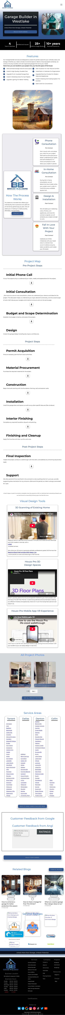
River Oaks (9, 780)
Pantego (8, 771)
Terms (58, 974)
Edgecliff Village (11, 741)
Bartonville (38, 724)
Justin (37, 750)
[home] (7, 5)
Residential (56, 962)
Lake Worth (9, 763)
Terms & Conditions (34, 1013)
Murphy (52, 789)
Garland (23, 774)
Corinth (37, 728)
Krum (37, 754)
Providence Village (38, 781)
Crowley (8, 734)
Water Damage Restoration (34, 988)
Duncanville (24, 769)
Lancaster (23, 782)
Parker (52, 791)
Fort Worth (9, 745)
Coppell (23, 763)
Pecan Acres (10, 774)
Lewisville (38, 765)
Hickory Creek (39, 745)
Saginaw (8, 782)
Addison (23, 754)
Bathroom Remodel (32, 969)
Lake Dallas (38, 756)
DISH (36, 734)
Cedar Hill (23, 761)
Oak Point (38, 771)
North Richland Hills (10, 768)
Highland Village (40, 748)
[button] (61, 5)
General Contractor (32, 962)
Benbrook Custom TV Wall (20, 685)
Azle (7, 726)
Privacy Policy (25, 1013)
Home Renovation (32, 965)
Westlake (9, 789)
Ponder (37, 778)
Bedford (8, 728)
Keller (8, 756)
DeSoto (23, 767)
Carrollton (24, 758)
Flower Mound (39, 739)
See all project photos (32, 698)
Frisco (51, 784)
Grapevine (9, 748)
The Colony (38, 793)
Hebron (37, 743)
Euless (8, 743)
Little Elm (38, 767)
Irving (22, 780)
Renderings (56, 967)
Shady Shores (39, 791)
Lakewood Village (38, 760)
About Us (45, 965)
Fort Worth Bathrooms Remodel (45, 685)
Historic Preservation (32, 983)
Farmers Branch (25, 771)
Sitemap (41, 1013)
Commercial (57, 964)
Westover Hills (10, 791)
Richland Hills (10, 778)
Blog (56, 974)
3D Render (30, 991)
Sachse (23, 791)
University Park (25, 795)
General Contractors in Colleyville (14, 939)
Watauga (9, 787)
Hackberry (38, 741)
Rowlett (23, 789)
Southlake (9, 784)
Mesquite (23, 784)
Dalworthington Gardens (11, 738)
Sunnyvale (24, 793)
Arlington (9, 724)
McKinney (52, 787)
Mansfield (9, 765)
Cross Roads (38, 730)
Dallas (22, 765)
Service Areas (46, 967)
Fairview (52, 782)
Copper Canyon (39, 726)
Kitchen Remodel (32, 967)
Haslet (8, 752)
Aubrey (37, 721)
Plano (51, 793)
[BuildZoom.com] (14, 934)
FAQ (44, 973)
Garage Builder (31, 981)
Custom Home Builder (33, 974)
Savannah (38, 789)
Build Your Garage (21, 31)
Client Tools (45, 970)
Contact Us (45, 962)
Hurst (8, 754)
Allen (51, 780)
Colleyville (9, 732)
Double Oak (38, 737)
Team (44, 978)
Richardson (24, 787)
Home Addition (31, 972)
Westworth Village (9, 794)
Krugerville (38, 752)
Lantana (37, 763)
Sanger (37, 787)
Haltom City (9, 750)
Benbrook (9, 730)
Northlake (38, 769)
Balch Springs (25, 756)
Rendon (8, 776)
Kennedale (9, 758)
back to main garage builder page (32, 806)
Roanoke (37, 784)
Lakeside (8, 761)
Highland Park (25, 778)
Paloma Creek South (39, 775)
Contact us (17, 213)
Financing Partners (47, 976)
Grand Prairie (24, 776)
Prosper (52, 795)
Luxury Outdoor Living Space (34, 986)
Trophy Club (38, 795)
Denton (37, 732)
